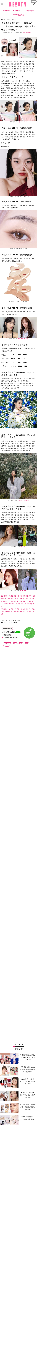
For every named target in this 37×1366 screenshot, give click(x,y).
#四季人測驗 (7, 643)
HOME (3, 19)
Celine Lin (28, 32)
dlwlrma (22, 428)
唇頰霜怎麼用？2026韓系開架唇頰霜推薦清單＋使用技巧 (27, 1069)
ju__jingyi (23, 590)
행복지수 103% (23, 122)
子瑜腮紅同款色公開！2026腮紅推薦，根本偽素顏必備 (27, 1057)
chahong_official (23, 338)
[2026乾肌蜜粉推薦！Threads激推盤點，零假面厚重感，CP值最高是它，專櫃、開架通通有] (9, 1120)
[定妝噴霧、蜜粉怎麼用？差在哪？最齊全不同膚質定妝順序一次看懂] (9, 1096)
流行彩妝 (14, 19)
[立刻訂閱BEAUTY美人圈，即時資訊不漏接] (18, 632)
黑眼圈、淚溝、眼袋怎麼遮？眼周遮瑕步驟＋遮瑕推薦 (27, 1107)
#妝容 (15, 643)
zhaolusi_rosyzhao (23, 500)
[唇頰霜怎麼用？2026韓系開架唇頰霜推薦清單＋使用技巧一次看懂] (9, 1070)
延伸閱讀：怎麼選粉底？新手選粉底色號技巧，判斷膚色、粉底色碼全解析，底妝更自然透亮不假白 (18, 597)
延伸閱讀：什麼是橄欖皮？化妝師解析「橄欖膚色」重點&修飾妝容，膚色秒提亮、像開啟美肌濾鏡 (17, 604)
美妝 (8, 19)
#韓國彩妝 (7, 646)
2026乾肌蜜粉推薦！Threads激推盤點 (28, 1118)
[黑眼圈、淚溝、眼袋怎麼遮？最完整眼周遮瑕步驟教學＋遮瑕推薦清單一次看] (9, 1108)
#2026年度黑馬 (18, 15)
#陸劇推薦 (6, 11)
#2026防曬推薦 (29, 11)
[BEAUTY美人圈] (17, 4)
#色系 (26, 643)
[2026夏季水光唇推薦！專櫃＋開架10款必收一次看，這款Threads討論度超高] (9, 1082)
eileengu (23, 546)
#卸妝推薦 (16, 11)
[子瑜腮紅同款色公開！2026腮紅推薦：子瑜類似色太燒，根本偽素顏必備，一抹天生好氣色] (9, 1058)
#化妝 (21, 643)
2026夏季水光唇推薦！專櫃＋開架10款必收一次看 (28, 1081)
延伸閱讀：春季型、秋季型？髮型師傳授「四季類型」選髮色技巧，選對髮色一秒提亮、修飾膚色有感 (18, 611)
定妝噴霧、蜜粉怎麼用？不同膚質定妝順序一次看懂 (27, 1095)
